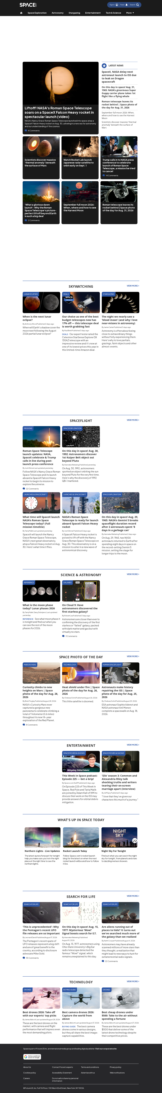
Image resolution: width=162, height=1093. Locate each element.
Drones (27, 990)
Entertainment (93, 12)
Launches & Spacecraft (35, 494)
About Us (27, 1067)
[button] (134, 5)
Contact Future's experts (62, 1067)
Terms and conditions (90, 1067)
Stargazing (74, 12)
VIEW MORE (132, 286)
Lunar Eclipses (31, 294)
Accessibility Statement (62, 1073)
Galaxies (67, 582)
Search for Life (31, 904)
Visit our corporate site (106, 1048)
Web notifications (117, 1073)
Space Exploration (37, 12)
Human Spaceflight (112, 664)
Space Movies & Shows (74, 753)
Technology (69, 664)
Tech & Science (113, 12)
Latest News (116, 65)
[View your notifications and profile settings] (126, 4)
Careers (26, 1078)
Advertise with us (88, 1073)
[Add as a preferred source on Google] (32, 1057)
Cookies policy (29, 1073)
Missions (28, 428)
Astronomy (58, 12)
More (129, 12)
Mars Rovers (30, 664)
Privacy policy (115, 1067)
